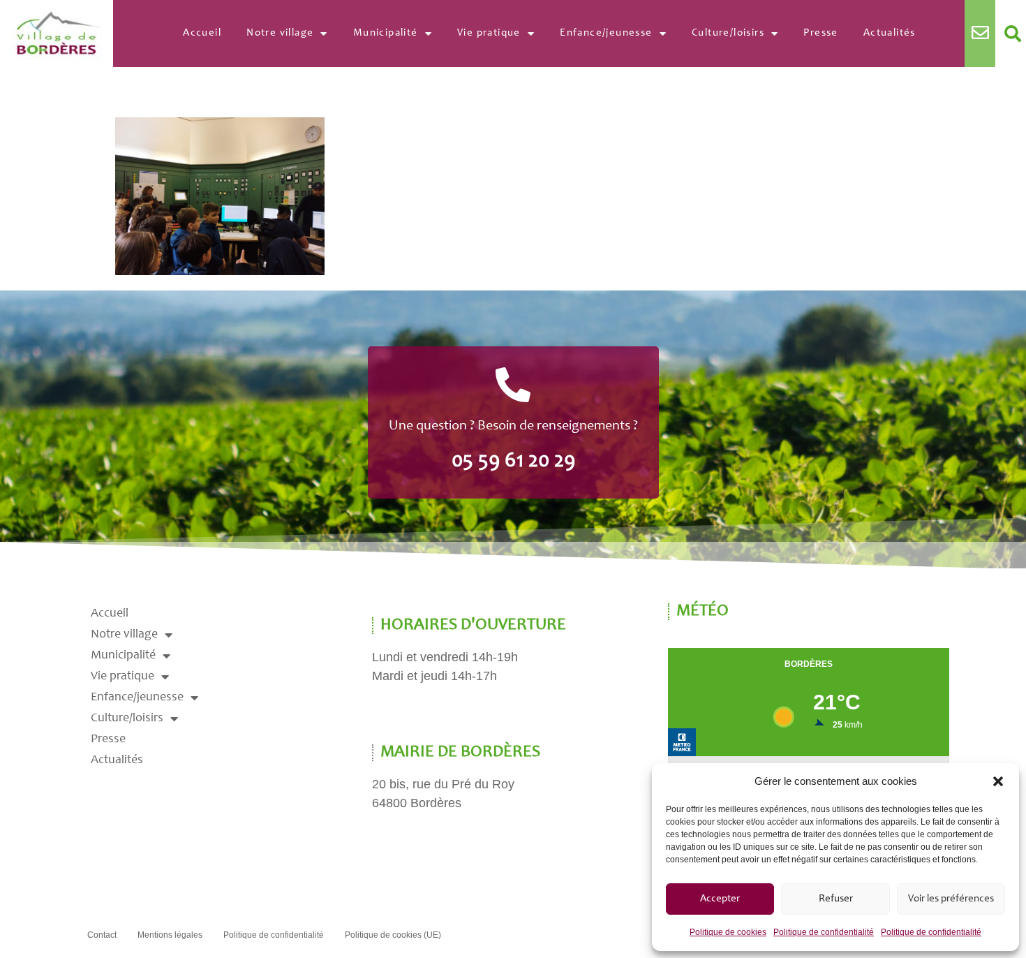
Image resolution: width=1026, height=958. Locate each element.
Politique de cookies (728, 932)
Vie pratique (489, 33)
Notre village (279, 33)
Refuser (836, 899)
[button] (998, 781)
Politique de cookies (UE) (393, 935)
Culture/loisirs (728, 33)
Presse (820, 33)
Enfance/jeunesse (606, 33)
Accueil (202, 33)
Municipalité (385, 33)
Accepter (720, 899)
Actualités (889, 33)
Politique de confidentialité (823, 932)
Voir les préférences (951, 899)
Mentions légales (169, 935)
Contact (102, 935)
